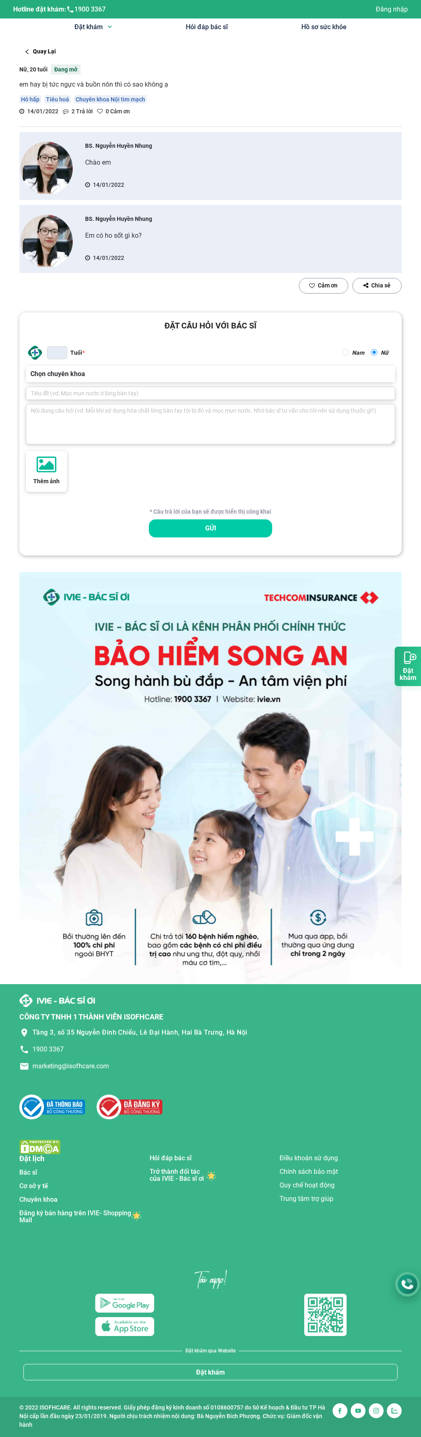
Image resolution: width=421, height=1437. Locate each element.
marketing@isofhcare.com (70, 1066)
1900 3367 (90, 9)
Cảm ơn (328, 285)
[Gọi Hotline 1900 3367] (407, 1284)
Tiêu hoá (57, 99)
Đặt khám (210, 1372)
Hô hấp (30, 99)
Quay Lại (44, 51)
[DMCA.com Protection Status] (39, 1146)
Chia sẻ (381, 285)
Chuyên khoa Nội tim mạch (110, 99)
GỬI (210, 528)
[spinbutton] (57, 353)
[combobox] (31, 374)
